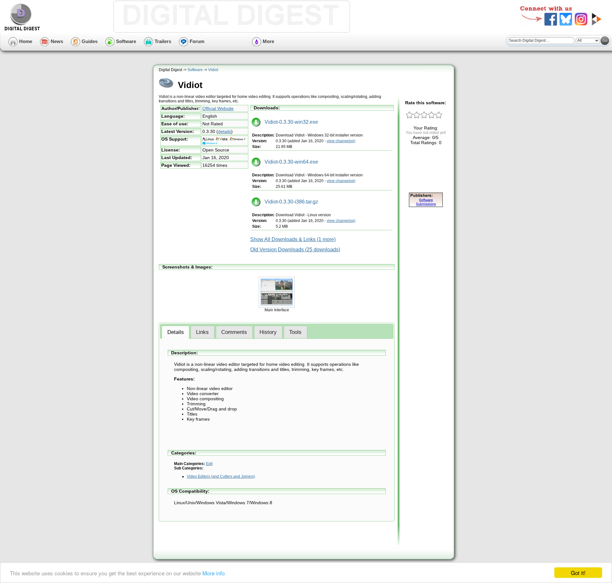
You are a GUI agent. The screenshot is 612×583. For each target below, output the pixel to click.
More (267, 41)
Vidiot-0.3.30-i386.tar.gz (289, 201)
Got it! (578, 573)
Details (175, 332)
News (56, 41)
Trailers (162, 41)
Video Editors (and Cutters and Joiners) (221, 476)
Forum (196, 41)
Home (25, 41)
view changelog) (341, 141)
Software (125, 41)
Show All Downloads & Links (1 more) (293, 239)
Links (202, 332)
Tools (295, 332)
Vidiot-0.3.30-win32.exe (289, 122)
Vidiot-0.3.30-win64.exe (289, 162)
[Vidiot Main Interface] (277, 306)
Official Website (218, 108)
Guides (89, 41)
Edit (209, 463)
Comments (234, 332)
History (268, 332)
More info (213, 573)
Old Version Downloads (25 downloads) (295, 249)
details (224, 131)
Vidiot (213, 70)
